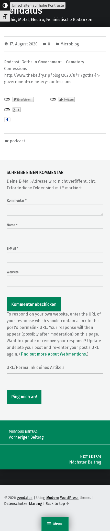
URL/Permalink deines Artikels (35, 367)
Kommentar (17, 200)
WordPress (69, 497)
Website (13, 272)
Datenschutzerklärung (23, 503)
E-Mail (12, 248)
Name (12, 225)
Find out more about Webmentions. (54, 354)
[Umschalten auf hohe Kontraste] (5, 5)
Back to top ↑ (57, 503)
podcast (17, 141)
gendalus (23, 10)
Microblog (69, 44)
